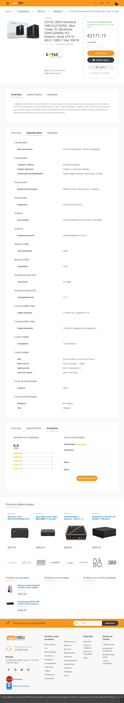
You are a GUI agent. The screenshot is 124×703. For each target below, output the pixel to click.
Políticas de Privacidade (87, 652)
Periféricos (68, 668)
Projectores (48, 656)
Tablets (47, 671)
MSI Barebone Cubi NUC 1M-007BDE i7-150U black (104, 518)
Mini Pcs (41, 11)
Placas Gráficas (50, 652)
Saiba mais (119, 697)
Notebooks (48, 659)
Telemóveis (48, 667)
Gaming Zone (69, 664)
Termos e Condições (87, 646)
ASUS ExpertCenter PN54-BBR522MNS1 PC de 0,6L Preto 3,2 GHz (47, 518)
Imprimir (102, 67)
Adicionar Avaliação (86, 478)
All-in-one (67, 649)
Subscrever (110, 623)
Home (8, 11)
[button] (95, 3)
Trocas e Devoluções (107, 662)
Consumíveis (49, 678)
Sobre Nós (87, 641)
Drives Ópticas (50, 644)
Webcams (67, 645)
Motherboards (69, 653)
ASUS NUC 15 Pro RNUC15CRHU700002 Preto (19, 518)
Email (67, 469)
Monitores (68, 657)
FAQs (85, 658)
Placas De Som (70, 641)
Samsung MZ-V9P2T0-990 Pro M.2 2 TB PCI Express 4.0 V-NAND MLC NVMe (28, 603)
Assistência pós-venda (109, 655)
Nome (67, 462)
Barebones (58, 11)
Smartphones (49, 674)
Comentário (68, 450)
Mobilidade (68, 672)
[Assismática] (18, 3)
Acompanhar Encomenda (107, 649)
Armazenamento (70, 660)
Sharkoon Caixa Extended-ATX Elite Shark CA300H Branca (29, 586)
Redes (66, 675)
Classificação (68, 444)
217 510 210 (20, 649)
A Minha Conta (108, 644)
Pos (45, 648)
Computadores (23, 11)
